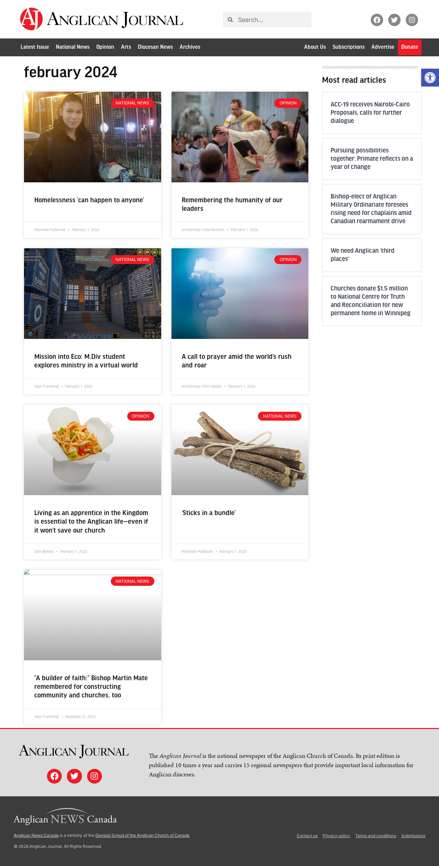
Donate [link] (409, 47)
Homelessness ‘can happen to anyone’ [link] (89, 200)
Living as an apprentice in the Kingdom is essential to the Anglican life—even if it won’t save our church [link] (91, 522)
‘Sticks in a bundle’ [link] (209, 513)
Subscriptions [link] (349, 47)
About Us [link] (315, 47)
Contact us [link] (307, 835)
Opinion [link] (105, 47)
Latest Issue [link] (35, 47)
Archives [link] (190, 47)
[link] (430, 78)
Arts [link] (126, 47)
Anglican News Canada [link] (36, 835)
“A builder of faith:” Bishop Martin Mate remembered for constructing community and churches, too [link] (91, 687)
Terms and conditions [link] (375, 835)
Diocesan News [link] (155, 47)
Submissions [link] (413, 835)
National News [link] (73, 47)
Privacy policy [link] (336, 835)
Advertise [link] (382, 47)
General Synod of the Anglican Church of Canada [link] (142, 835)
